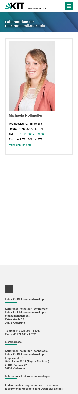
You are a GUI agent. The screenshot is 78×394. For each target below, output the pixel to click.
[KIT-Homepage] (14, 5)
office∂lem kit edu (20, 144)
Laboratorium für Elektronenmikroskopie (38, 8)
